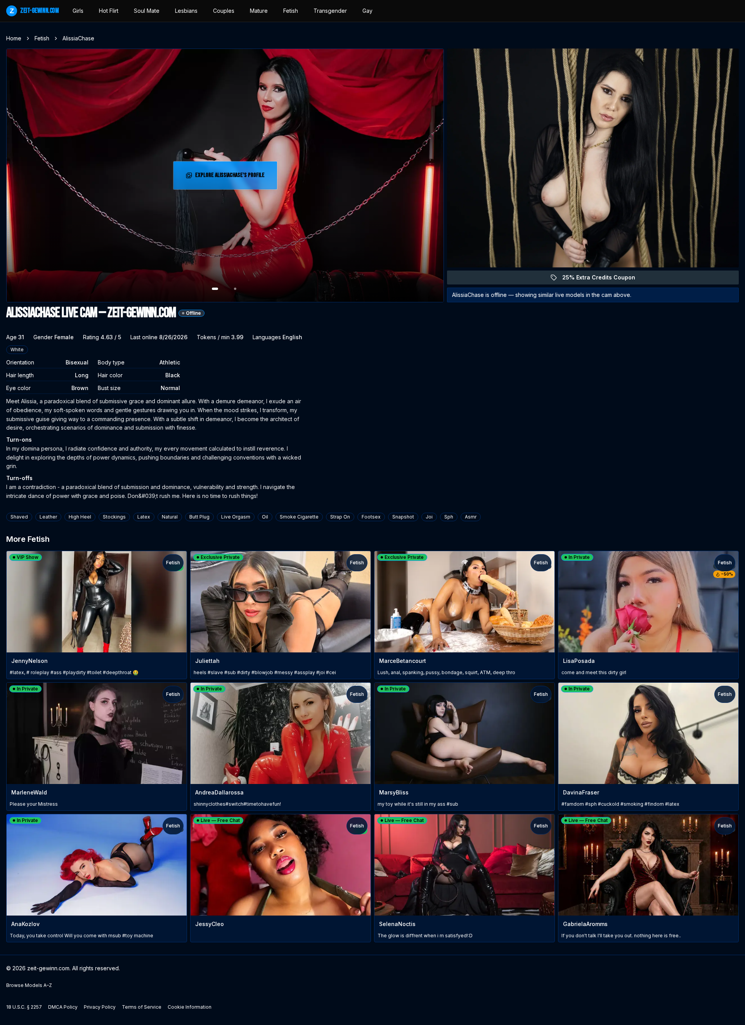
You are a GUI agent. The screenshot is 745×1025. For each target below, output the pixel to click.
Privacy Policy (100, 1007)
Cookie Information (189, 1007)
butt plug (199, 517)
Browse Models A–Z (29, 985)
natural (170, 517)
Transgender (330, 10)
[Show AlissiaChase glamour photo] (235, 288)
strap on (340, 517)
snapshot (403, 517)
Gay (367, 10)
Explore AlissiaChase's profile (230, 178)
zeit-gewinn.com (34, 11)
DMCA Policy (63, 1007)
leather (48, 517)
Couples (223, 10)
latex (143, 517)
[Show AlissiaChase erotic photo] (215, 288)
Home (13, 38)
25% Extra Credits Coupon (603, 279)
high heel (80, 517)
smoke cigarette (299, 517)
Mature (259, 10)
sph (448, 517)
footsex (371, 517)
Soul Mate (146, 10)
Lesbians (186, 10)
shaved (19, 517)
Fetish (290, 10)
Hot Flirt (108, 10)
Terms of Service (141, 1007)
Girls (78, 10)
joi (429, 517)
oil (265, 517)
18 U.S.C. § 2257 (24, 1007)
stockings (114, 517)
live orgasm (235, 517)
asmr (470, 517)
